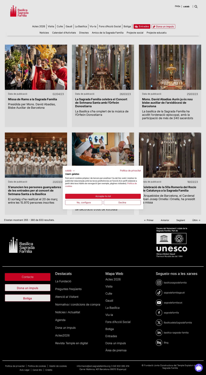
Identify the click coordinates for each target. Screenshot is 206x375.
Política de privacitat (130, 170)
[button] (70, 171)
